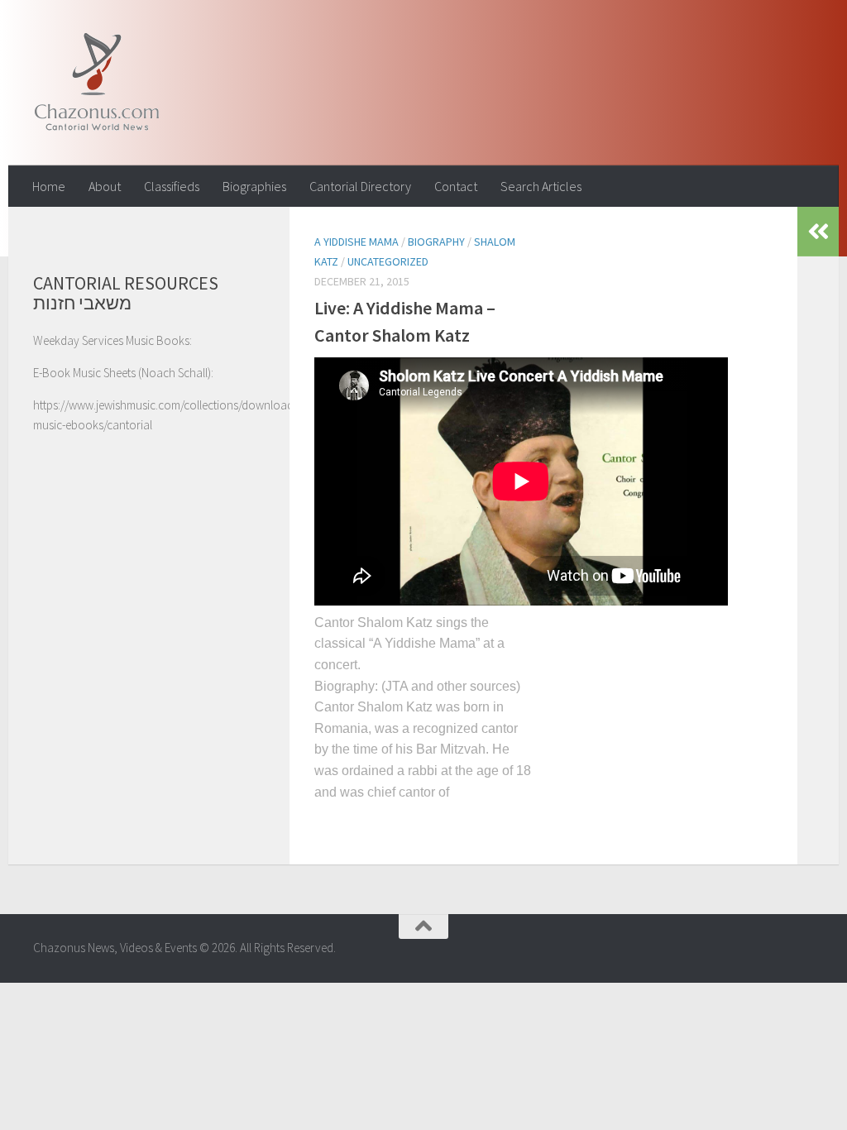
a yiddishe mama (356, 241)
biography (436, 241)
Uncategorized (387, 261)
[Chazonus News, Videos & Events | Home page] (96, 82)
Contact (455, 186)
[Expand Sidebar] (818, 231)
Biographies (254, 186)
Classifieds (171, 186)
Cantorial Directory (360, 186)
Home (48, 186)
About (105, 186)
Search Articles (540, 186)
